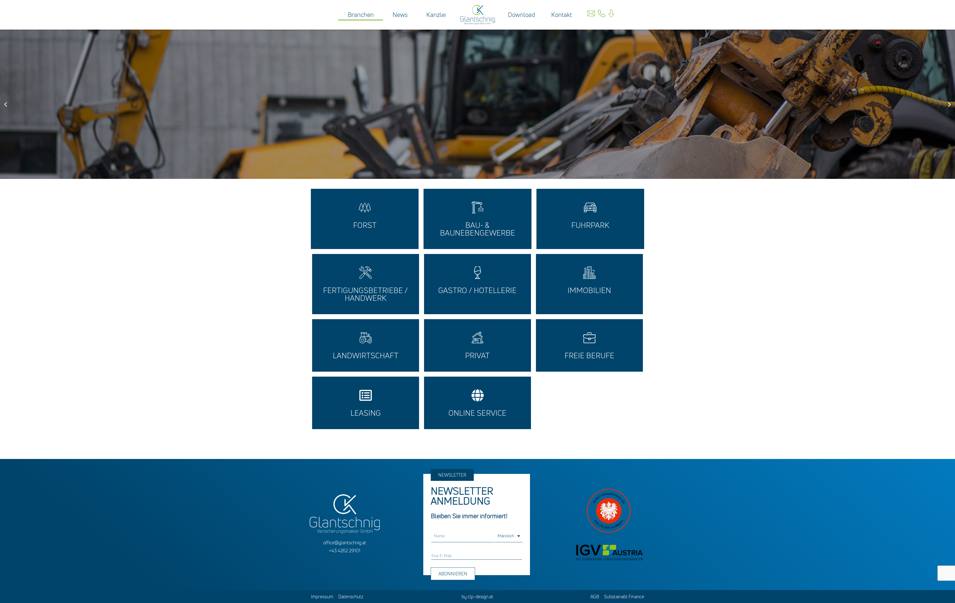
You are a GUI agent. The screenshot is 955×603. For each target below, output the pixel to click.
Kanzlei (436, 14)
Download (521, 14)
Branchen (361, 14)
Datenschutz (350, 596)
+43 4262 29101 (344, 550)
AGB (594, 596)
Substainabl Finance (624, 596)
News (400, 14)
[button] (5, 104)
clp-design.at (480, 596)
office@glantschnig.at (344, 542)
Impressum (322, 596)
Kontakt (561, 14)
